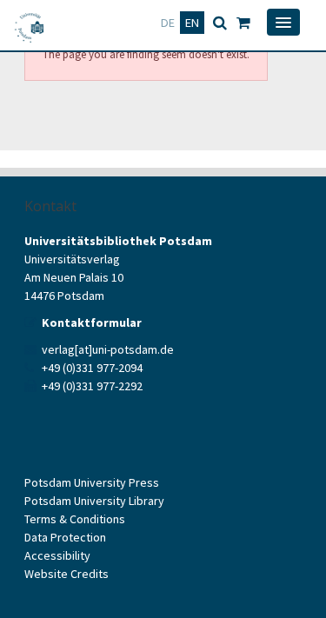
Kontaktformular (92, 322)
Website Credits (66, 573)
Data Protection (65, 537)
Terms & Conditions (74, 519)
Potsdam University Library (94, 500)
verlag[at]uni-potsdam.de (108, 349)
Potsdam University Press (91, 482)
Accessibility (57, 555)
